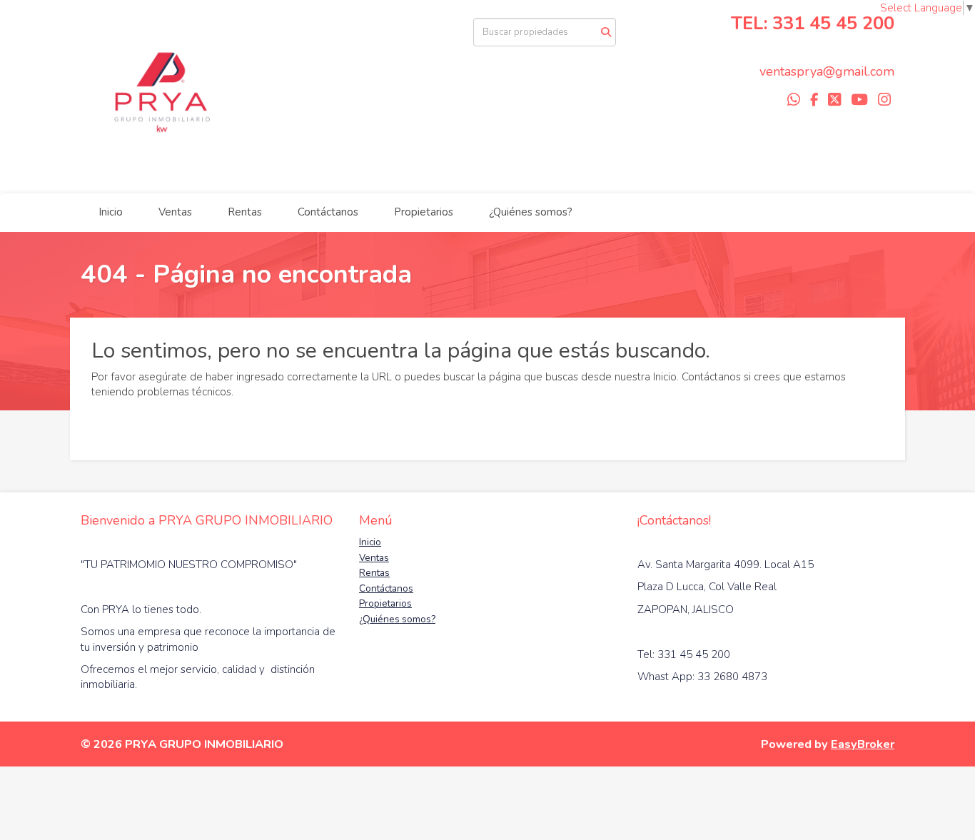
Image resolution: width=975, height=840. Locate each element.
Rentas (245, 212)
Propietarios (423, 212)
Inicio (110, 212)
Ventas (175, 212)
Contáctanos (328, 212)
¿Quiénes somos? (530, 212)
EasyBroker (862, 744)
